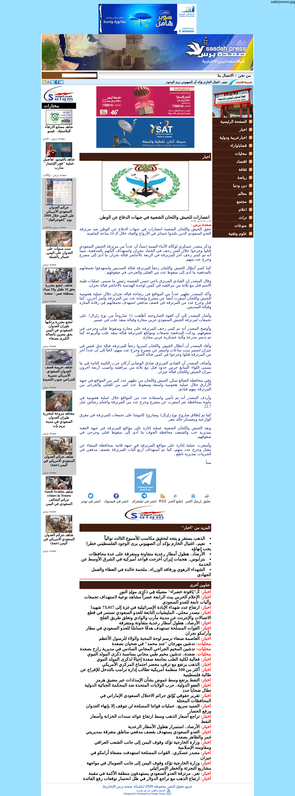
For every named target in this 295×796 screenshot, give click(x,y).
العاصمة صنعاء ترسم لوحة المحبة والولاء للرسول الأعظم (149, 638)
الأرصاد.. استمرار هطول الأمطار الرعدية (164, 726)
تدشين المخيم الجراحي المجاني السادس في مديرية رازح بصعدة (137, 648)
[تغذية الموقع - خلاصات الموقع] (44, 83)
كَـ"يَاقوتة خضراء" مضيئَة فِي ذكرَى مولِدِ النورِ (159, 591)
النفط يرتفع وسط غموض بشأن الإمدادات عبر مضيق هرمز (148, 679)
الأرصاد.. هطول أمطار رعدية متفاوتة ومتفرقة (159, 622)
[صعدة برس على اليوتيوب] (48, 83)
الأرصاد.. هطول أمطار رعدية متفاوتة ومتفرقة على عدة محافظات (147, 553)
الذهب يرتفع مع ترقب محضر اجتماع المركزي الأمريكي (151, 664)
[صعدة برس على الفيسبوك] (57, 83)
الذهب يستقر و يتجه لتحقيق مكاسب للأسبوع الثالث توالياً (154, 538)
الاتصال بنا (226, 75)
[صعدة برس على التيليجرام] (61, 83)
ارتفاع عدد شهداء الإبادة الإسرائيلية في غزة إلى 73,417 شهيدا (145, 607)
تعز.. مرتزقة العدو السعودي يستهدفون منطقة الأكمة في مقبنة (144, 773)
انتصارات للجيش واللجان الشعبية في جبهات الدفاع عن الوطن (155, 217)
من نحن (244, 75)
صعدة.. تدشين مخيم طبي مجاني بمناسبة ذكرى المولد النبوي (141, 654)
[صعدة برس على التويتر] (53, 83)
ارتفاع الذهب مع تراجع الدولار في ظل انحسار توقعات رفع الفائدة (141, 778)
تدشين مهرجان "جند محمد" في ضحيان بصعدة (153, 643)
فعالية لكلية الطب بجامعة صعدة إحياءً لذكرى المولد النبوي (148, 659)
